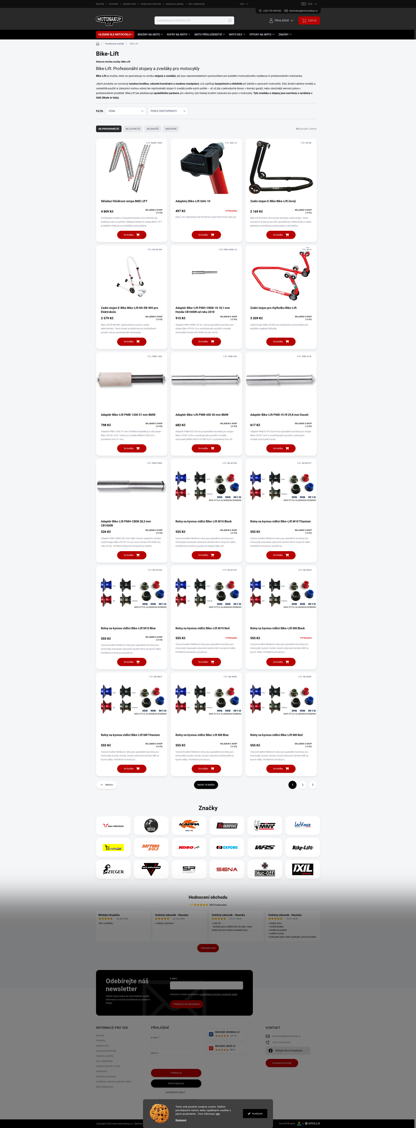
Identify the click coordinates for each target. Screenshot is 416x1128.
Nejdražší (153, 128)
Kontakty (113, 4)
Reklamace (101, 1071)
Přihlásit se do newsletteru (186, 1004)
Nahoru (109, 784)
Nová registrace (176, 1083)
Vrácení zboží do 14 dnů (108, 1066)
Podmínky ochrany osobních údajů (113, 1081)
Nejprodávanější (108, 128)
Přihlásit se (176, 1072)
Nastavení (181, 1120)
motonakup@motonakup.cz (286, 1036)
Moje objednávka (104, 1086)
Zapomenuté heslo (175, 1092)
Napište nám (129, 4)
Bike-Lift (125, 61)
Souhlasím (257, 1113)
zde (218, 1113)
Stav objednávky (196, 4)
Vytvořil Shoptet (287, 1123)
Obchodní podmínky (106, 1076)
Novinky (100, 4)
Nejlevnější (133, 128)
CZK (310, 4)
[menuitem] (115, 34)
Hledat (230, 20)
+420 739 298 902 (281, 1042)
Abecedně (171, 128)
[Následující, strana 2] (303, 785)
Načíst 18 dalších (206, 784)
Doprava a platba (174, 4)
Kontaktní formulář (282, 1063)
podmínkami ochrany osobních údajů (218, 994)
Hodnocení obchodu (151, 4)
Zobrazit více (208, 948)
